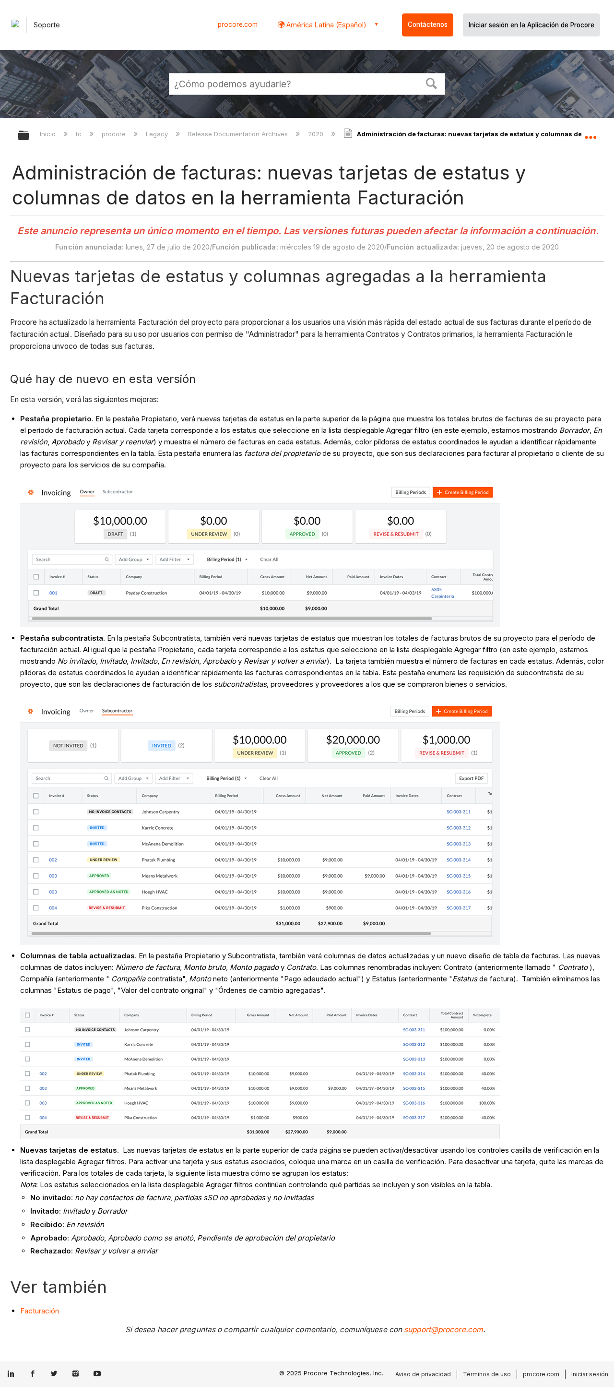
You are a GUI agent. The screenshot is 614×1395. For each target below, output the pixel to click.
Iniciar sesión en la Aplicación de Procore (531, 25)
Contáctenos (428, 24)
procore (115, 134)
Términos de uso (487, 1374)
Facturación (39, 1310)
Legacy (158, 134)
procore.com (238, 24)
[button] (431, 82)
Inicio (49, 134)
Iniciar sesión (589, 1374)
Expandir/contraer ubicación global (590, 133)
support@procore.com (443, 1329)
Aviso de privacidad (423, 1374)
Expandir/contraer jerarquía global (29, 136)
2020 (316, 134)
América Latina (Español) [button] (325, 25)
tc (79, 134)
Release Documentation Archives (239, 134)
